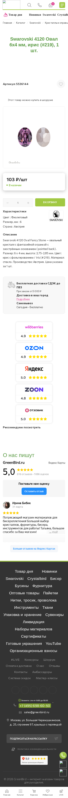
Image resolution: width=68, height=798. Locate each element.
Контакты (20, 672)
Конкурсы (31, 659)
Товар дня (24, 571)
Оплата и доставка (19, 665)
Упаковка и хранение (22, 615)
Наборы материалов (33, 629)
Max (25, 690)
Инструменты (26, 607)
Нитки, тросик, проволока (34, 600)
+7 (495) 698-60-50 (35, 706)
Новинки (49, 571)
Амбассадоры (42, 672)
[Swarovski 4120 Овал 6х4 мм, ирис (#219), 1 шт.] (34, 137)
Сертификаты (33, 636)
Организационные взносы (33, 651)
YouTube (53, 643)
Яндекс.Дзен (52, 690)
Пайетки (50, 593)
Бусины (22, 586)
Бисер (55, 578)
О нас (40, 665)
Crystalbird (36, 578)
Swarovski (15, 578)
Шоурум (49, 659)
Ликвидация (33, 622)
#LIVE (15, 659)
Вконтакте (15, 690)
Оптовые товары (24, 593)
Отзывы (54, 665)
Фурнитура (42, 586)
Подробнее (23, 299)
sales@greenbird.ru (36, 712)
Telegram (34, 690)
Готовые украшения (24, 643)
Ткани (47, 607)
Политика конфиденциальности (37, 749)
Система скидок (19, 678)
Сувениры (54, 615)
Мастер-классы (47, 678)
